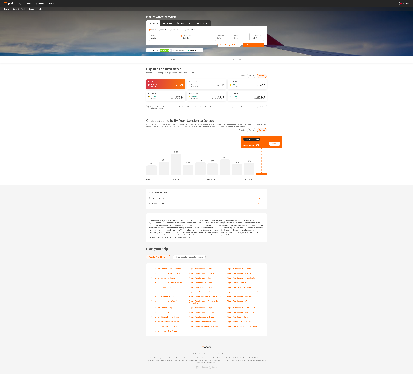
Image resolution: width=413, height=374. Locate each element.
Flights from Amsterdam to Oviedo (165, 322)
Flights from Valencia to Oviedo (201, 287)
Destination (187, 35)
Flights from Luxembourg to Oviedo (203, 326)
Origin (153, 35)
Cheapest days (236, 59)
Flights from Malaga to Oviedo (163, 297)
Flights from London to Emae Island (203, 273)
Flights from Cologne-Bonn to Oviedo (242, 326)
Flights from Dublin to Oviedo (239, 322)
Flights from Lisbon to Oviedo (162, 287)
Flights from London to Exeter (163, 278)
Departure (220, 35)
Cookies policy (197, 354)
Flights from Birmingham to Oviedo (165, 317)
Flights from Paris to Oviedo (238, 317)
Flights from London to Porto (162, 312)
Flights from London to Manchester (241, 278)
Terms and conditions (184, 354)
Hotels (29, 4)
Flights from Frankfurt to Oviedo (164, 331)
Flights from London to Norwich (202, 269)
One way (262, 76)
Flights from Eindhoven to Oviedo (202, 322)
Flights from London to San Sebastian (242, 308)
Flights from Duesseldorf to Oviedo (165, 326)
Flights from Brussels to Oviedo (201, 317)
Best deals (175, 59)
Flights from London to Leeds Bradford (166, 283)
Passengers (257, 35)
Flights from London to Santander (241, 297)
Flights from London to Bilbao (239, 301)
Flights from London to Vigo (162, 308)
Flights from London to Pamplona (240, 312)
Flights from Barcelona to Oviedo (164, 292)
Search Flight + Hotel (229, 45)
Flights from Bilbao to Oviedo (200, 283)
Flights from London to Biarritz (201, 312)
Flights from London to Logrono (202, 308)
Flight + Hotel (39, 4)
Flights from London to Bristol (239, 269)
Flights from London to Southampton (166, 269)
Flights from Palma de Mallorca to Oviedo (205, 297)
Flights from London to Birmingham (165, 273)
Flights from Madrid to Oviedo (239, 283)
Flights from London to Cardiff (239, 273)
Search (274, 144)
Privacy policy (208, 354)
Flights (21, 4)
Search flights (253, 45)
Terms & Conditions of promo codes (224, 354)
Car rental (51, 4)
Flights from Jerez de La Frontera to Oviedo (244, 292)
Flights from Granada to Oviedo (201, 292)
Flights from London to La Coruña (164, 301)
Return (236, 35)
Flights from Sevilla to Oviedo (239, 287)
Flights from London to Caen (200, 278)
